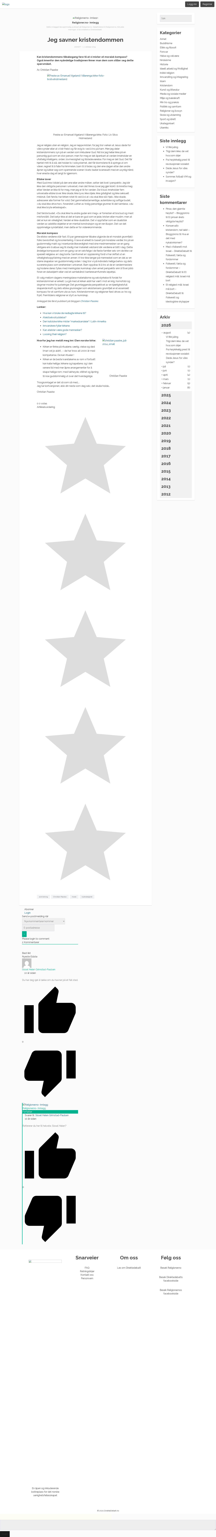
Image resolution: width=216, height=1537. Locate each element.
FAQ (87, 1267)
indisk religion (167, 72)
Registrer (207, 4)
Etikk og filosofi (168, 47)
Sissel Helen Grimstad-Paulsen (52, 1115)
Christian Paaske (89, 301)
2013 (165, 486)
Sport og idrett (168, 119)
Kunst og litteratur (169, 89)
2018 (166, 448)
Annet (77, 47)
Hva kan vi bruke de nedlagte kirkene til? (65, 313)
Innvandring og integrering (174, 77)
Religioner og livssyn (171, 110)
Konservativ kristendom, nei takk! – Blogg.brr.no (178, 230)
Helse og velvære (169, 56)
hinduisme (165, 60)
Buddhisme (166, 43)
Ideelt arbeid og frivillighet (174, 68)
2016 (166, 463)
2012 (166, 494)
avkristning (43, 897)
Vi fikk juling (172, 147)
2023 (166, 410)
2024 (166, 402)
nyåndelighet (87, 897)
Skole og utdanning (170, 115)
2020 (166, 433)
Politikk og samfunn (170, 106)
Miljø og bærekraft (170, 98)
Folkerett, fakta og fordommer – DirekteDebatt (176, 268)
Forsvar (164, 51)
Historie (164, 64)
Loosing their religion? (55, 334)
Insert (5, 1534)
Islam (163, 81)
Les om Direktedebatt (129, 1267)
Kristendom (166, 85)
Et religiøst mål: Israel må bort (178, 276)
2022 (166, 417)
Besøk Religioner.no (170, 1267)
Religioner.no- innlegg (85, 22)
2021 (166, 425)
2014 (166, 478)
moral (74, 897)
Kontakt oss (87, 1274)
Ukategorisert (167, 123)
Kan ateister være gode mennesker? (62, 330)
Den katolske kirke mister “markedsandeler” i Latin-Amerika (74, 321)
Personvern (87, 1278)
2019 (166, 440)
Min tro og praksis (169, 102)
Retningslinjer (87, 1271)
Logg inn (192, 4)
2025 (166, 395)
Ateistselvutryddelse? (55, 317)
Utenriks (164, 127)
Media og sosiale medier (173, 93)
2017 (166, 456)
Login (27, 912)
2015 (166, 471)
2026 (166, 325)
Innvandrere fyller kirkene (56, 325)
